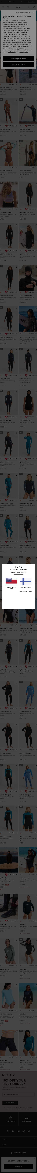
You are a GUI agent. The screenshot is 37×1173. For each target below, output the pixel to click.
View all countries (25, 591)
